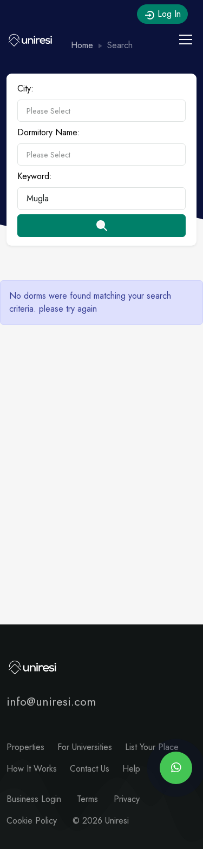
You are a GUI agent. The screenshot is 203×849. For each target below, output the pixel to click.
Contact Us (89, 768)
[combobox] (101, 111)
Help (131, 768)
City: (25, 88)
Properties (25, 747)
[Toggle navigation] (186, 39)
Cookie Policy (31, 820)
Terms (87, 799)
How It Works (31, 768)
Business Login (33, 799)
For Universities (84, 747)
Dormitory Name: (48, 132)
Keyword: (34, 176)
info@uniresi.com (51, 701)
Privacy (127, 799)
